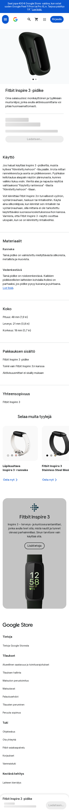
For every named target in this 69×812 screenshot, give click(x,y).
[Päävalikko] (5, 19)
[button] (29, 19)
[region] (34, 456)
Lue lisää (8, 288)
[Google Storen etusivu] (15, 19)
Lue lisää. (37, 9)
